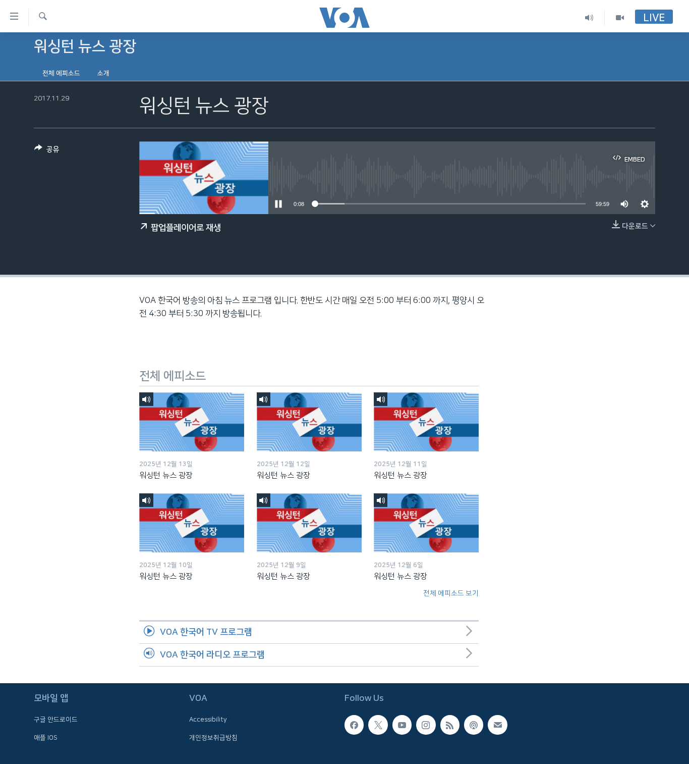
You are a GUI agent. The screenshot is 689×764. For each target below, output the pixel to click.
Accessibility (208, 719)
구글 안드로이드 (56, 719)
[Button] (47, 151)
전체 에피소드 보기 (451, 593)
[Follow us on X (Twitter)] (377, 724)
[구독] (497, 724)
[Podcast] (473, 724)
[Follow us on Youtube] (402, 724)
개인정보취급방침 (213, 737)
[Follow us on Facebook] (354, 724)
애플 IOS (46, 737)
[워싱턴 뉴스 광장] (191, 421)
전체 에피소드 (61, 73)
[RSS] (450, 724)
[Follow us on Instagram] (425, 724)
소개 (103, 73)
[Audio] (589, 17)
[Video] (620, 17)
